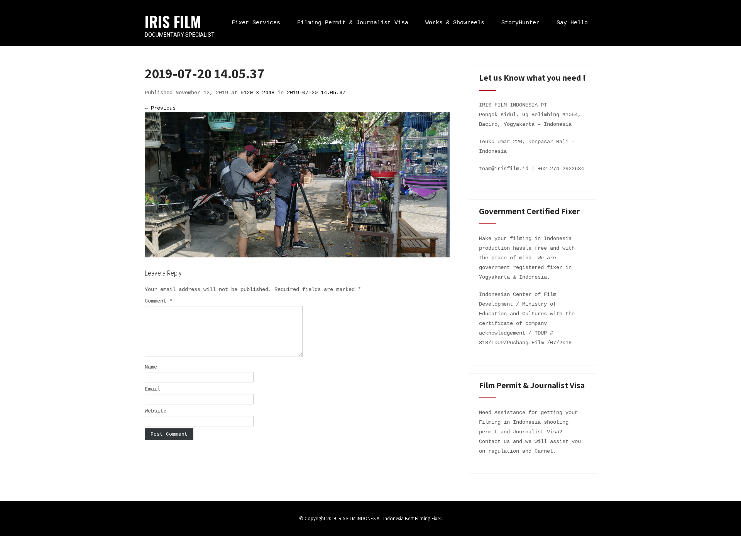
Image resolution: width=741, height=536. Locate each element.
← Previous (160, 108)
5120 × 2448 (257, 93)
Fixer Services (256, 23)
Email (152, 389)
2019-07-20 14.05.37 (316, 93)
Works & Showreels (454, 23)
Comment (159, 301)
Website (155, 411)
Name (151, 367)
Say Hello (572, 23)
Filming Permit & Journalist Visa (352, 23)
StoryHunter (520, 23)
